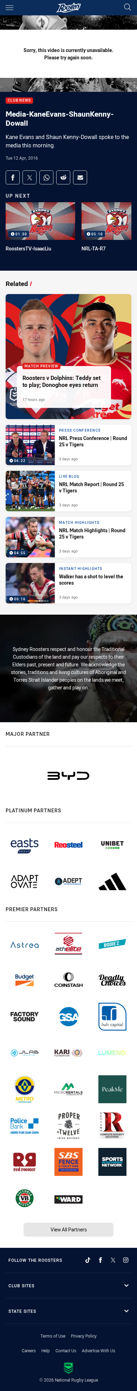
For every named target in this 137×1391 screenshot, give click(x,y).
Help (45, 1350)
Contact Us (66, 1350)
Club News (19, 100)
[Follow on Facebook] (100, 1260)
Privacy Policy (84, 1336)
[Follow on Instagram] (126, 1260)
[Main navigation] (9, 8)
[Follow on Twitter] (113, 1260)
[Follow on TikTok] (88, 1260)
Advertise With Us (98, 1350)
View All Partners (69, 1229)
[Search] (127, 7)
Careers (29, 1350)
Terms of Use (52, 1336)
